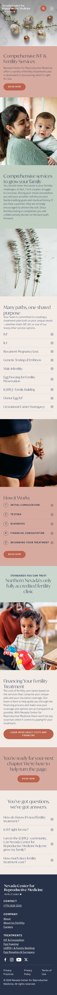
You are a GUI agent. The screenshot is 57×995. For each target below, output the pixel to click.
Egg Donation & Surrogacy (19, 952)
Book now (14, 87)
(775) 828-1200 (13, 906)
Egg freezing (11, 944)
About (7, 919)
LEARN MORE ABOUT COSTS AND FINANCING (28, 734)
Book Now (14, 554)
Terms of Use (47, 972)
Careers (8, 927)
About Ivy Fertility (14, 923)
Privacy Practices (9, 972)
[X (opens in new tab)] (26, 959)
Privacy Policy (28, 972)
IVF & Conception (14, 940)
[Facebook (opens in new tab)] (5, 959)
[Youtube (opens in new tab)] (18, 959)
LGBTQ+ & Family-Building (19, 948)
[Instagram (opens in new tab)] (11, 959)
